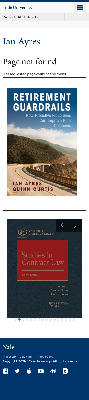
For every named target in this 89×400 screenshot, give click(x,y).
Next (75, 225)
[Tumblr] (65, 371)
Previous (62, 225)
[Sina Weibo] (53, 371)
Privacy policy (43, 356)
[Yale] (9, 347)
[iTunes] (29, 371)
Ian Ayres (23, 41)
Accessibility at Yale (17, 356)
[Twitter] (17, 371)
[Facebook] (5, 371)
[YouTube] (41, 371)
